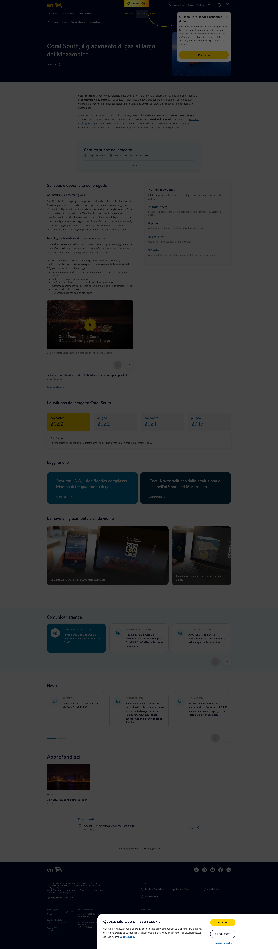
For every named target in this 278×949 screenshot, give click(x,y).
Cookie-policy (127, 936)
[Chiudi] (244, 920)
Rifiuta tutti (222, 934)
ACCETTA (222, 922)
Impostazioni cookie (222, 943)
